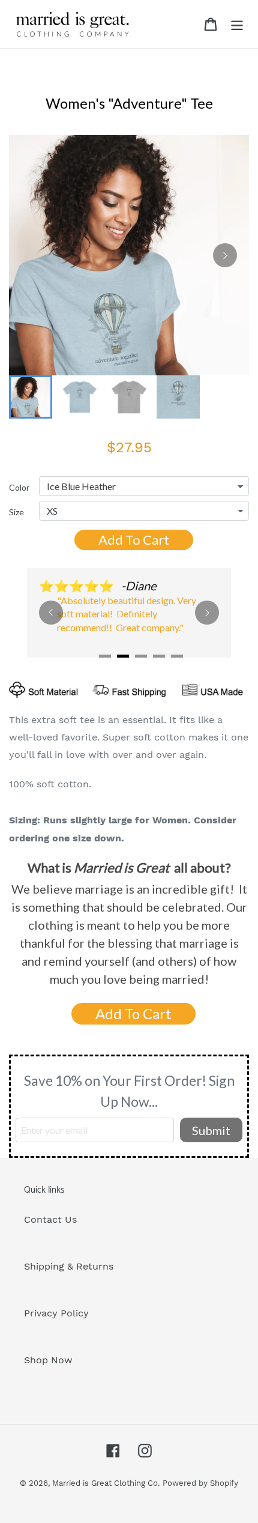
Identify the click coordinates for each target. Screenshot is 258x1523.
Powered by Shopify (200, 1483)
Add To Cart (133, 539)
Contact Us (50, 1219)
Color (19, 487)
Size (16, 512)
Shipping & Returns (68, 1266)
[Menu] (237, 24)
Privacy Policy (56, 1313)
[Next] (225, 255)
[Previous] (51, 613)
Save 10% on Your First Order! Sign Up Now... (129, 1091)
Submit (211, 1130)
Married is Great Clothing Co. (106, 1483)
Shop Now (48, 1360)
